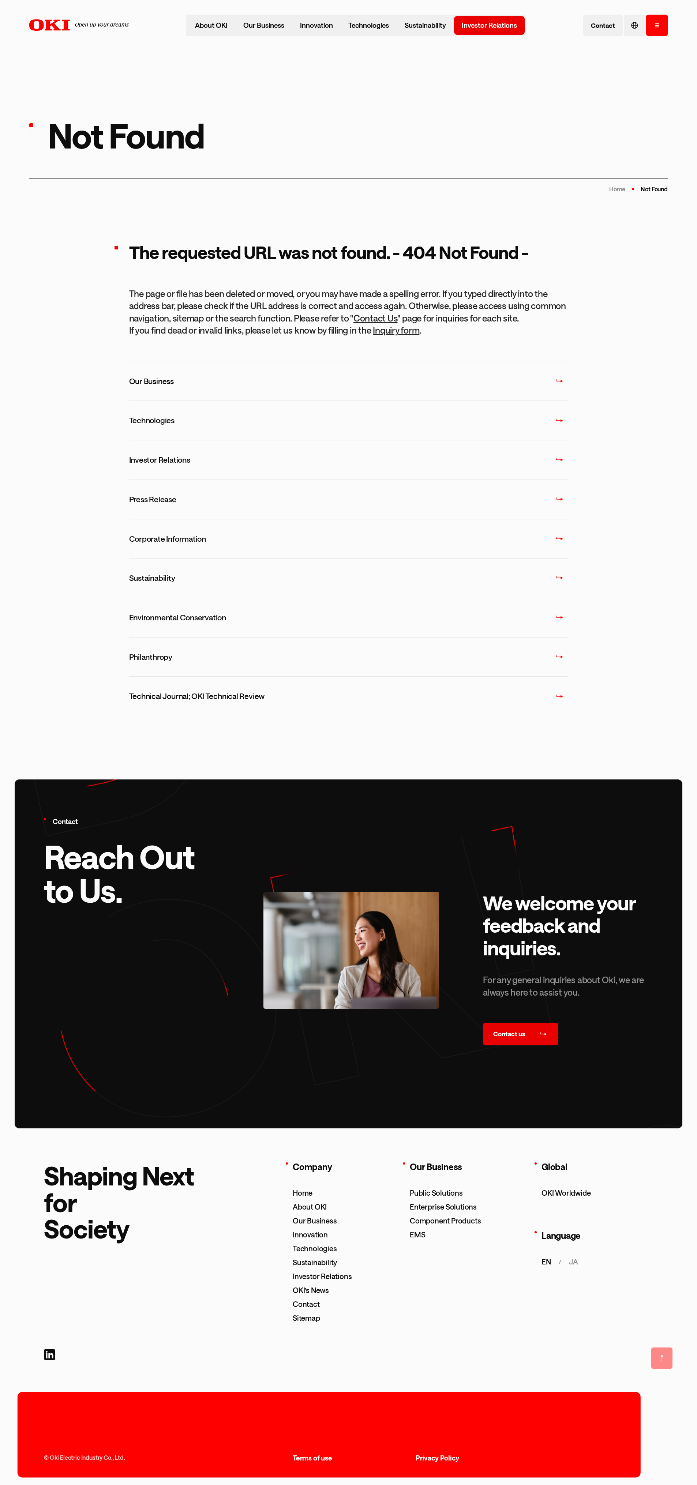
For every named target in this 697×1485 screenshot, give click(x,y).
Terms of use (312, 1458)
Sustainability (425, 25)
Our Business (263, 25)
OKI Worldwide (566, 1192)
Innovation (316, 25)
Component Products (445, 1220)
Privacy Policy (437, 1458)
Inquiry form (396, 330)
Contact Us (375, 318)
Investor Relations (489, 25)
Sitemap (306, 1317)
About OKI (211, 25)
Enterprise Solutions (443, 1206)
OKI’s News (311, 1290)
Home (617, 188)
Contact (306, 1304)
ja (573, 1261)
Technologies (368, 25)
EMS (417, 1234)
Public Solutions (436, 1192)
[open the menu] (657, 25)
